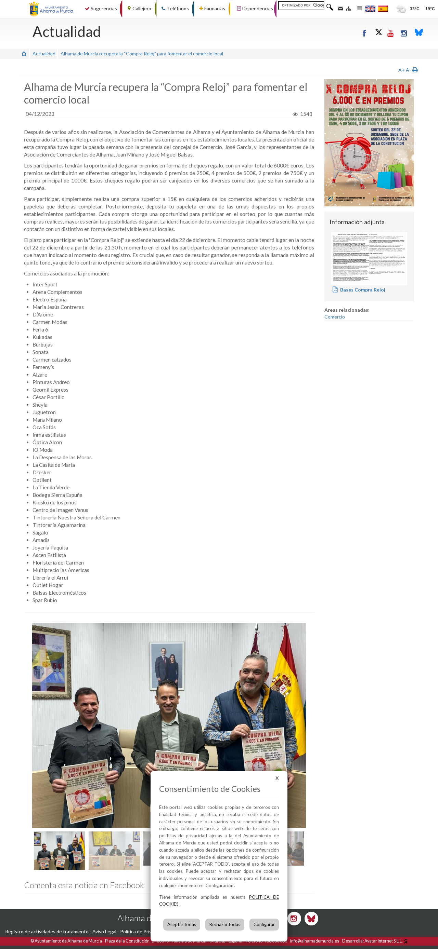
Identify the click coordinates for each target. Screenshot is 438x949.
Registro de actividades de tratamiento (47, 931)
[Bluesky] (419, 33)
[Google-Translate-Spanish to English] (370, 8)
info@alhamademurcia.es (314, 941)
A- (408, 70)
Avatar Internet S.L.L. (383, 941)
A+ (401, 70)
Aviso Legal (104, 931)
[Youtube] (391, 33)
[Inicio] (24, 53)
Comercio (334, 317)
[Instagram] (404, 33)
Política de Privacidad (142, 931)
